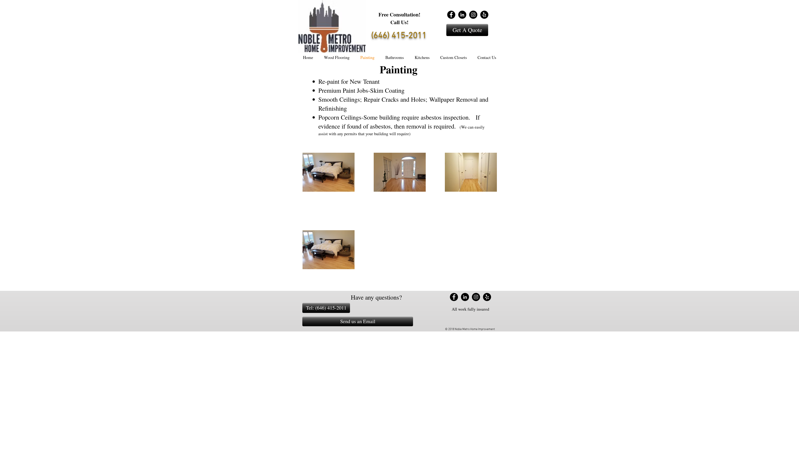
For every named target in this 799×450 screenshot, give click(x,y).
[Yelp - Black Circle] (484, 15)
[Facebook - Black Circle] (451, 15)
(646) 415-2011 (399, 36)
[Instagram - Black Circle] (473, 15)
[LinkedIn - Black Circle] (462, 15)
